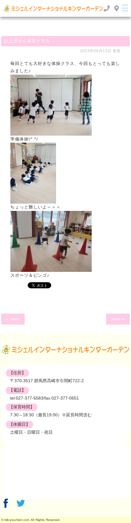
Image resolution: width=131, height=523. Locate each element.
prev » (118, 318)
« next (13, 318)
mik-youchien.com (16, 519)
